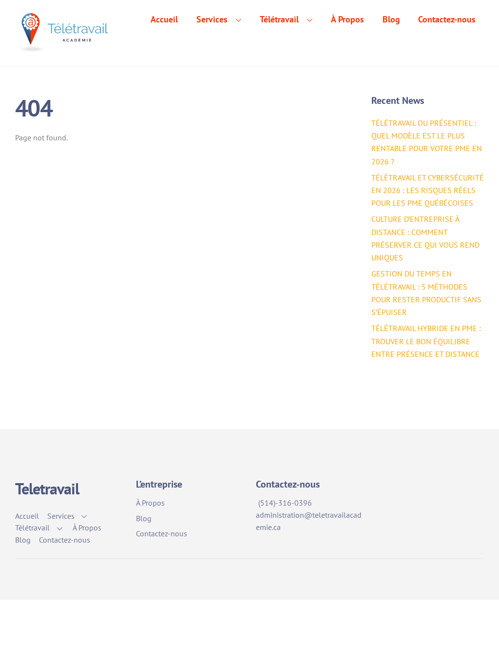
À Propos (347, 19)
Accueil (164, 19)
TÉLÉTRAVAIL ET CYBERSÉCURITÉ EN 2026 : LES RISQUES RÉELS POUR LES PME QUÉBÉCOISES (427, 190)
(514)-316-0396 (285, 503)
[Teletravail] (65, 45)
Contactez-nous (447, 19)
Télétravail (279, 19)
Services (212, 19)
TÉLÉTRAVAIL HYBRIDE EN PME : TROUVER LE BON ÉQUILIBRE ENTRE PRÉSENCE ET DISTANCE (426, 341)
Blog (391, 19)
